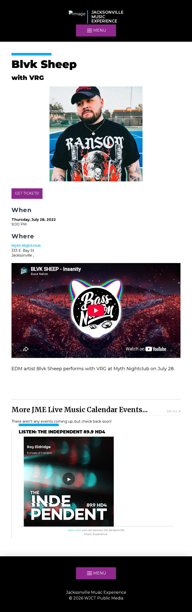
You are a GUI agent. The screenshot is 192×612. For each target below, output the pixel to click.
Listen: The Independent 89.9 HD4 (62, 432)
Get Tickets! (27, 193)
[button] (96, 30)
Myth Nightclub (26, 245)
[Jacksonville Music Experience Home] (77, 16)
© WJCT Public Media (96, 598)
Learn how (74, 530)
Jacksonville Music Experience (96, 592)
